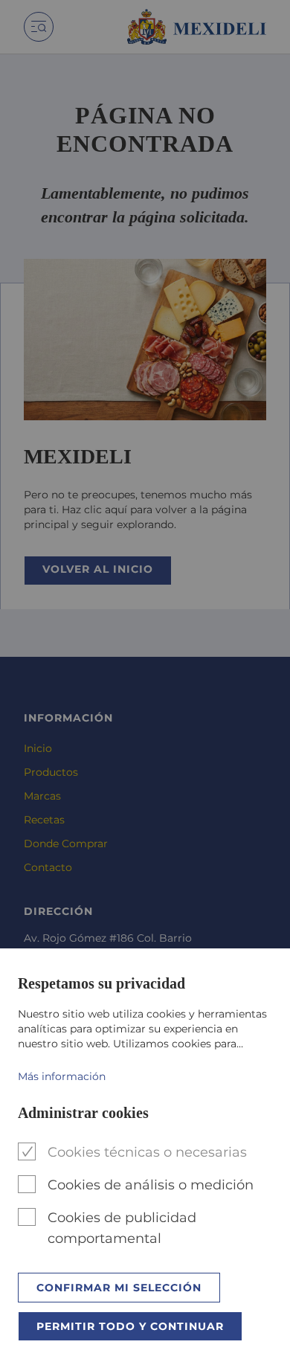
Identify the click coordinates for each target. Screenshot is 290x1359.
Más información (62, 1076)
